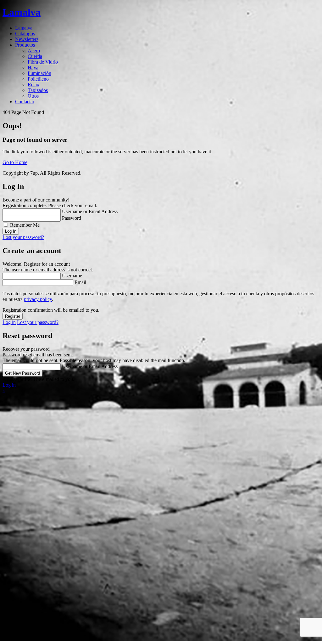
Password (71, 218)
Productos (25, 45)
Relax (33, 84)
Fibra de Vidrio (43, 62)
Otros (33, 96)
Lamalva (23, 28)
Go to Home (15, 162)
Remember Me (25, 225)
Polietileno (38, 79)
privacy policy (38, 299)
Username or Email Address (90, 211)
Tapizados (38, 90)
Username (72, 275)
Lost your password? (23, 237)
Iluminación (39, 73)
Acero (34, 50)
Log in (9, 322)
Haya (33, 67)
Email (80, 282)
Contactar (24, 101)
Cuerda (35, 56)
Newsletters (26, 39)
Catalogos (25, 33)
